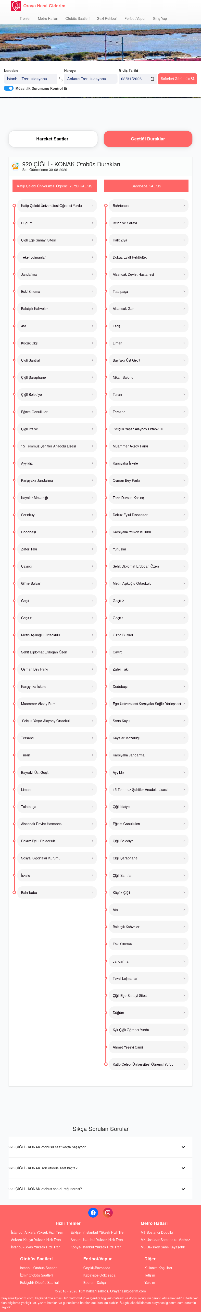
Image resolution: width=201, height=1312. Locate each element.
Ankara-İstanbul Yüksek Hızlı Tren (97, 1239)
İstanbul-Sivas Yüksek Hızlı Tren (36, 1246)
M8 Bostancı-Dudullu (157, 1232)
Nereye (70, 70)
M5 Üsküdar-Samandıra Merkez (165, 1239)
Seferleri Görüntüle (176, 78)
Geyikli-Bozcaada (96, 1267)
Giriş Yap (160, 18)
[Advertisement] (100, 114)
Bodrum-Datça (94, 1282)
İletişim (149, 1275)
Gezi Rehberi (107, 18)
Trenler (25, 18)
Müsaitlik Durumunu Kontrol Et (41, 88)
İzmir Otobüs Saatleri (36, 1275)
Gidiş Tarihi (128, 70)
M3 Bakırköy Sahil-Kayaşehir (163, 1246)
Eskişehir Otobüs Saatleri (39, 1282)
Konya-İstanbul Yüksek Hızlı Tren (96, 1246)
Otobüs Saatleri (77, 18)
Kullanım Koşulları (158, 1267)
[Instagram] (108, 1213)
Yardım (149, 1282)
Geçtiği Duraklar (148, 139)
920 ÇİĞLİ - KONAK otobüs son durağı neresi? (45, 1188)
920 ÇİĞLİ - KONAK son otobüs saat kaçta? (43, 1167)
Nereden (11, 70)
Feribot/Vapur (135, 18)
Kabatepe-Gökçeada (99, 1275)
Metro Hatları (48, 18)
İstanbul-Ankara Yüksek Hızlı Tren (37, 1232)
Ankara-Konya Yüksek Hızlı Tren (36, 1239)
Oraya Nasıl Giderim (44, 5)
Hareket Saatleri (53, 139)
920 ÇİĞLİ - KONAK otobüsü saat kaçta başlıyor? (47, 1146)
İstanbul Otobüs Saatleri (38, 1267)
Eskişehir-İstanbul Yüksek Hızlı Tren (98, 1232)
